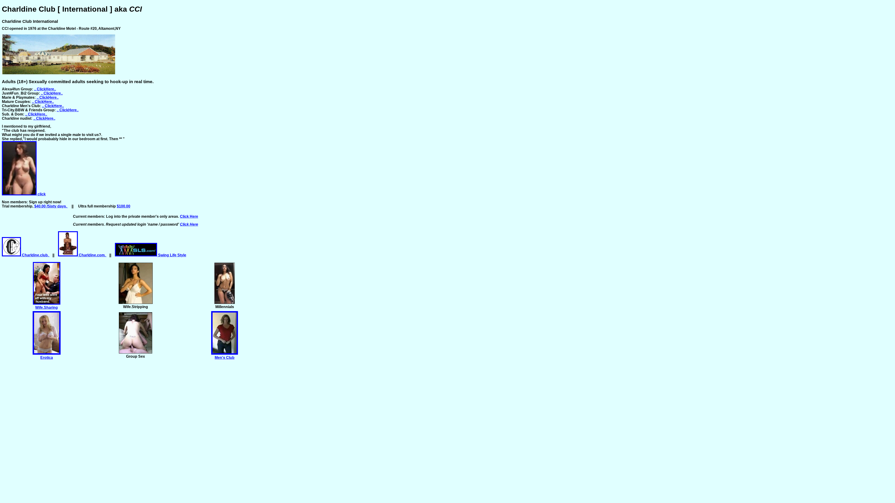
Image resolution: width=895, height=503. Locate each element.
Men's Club (224, 358)
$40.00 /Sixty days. (51, 206)
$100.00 (123, 206)
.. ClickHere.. (45, 89)
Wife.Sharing (46, 307)
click (41, 194)
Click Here (189, 216)
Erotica (46, 358)
